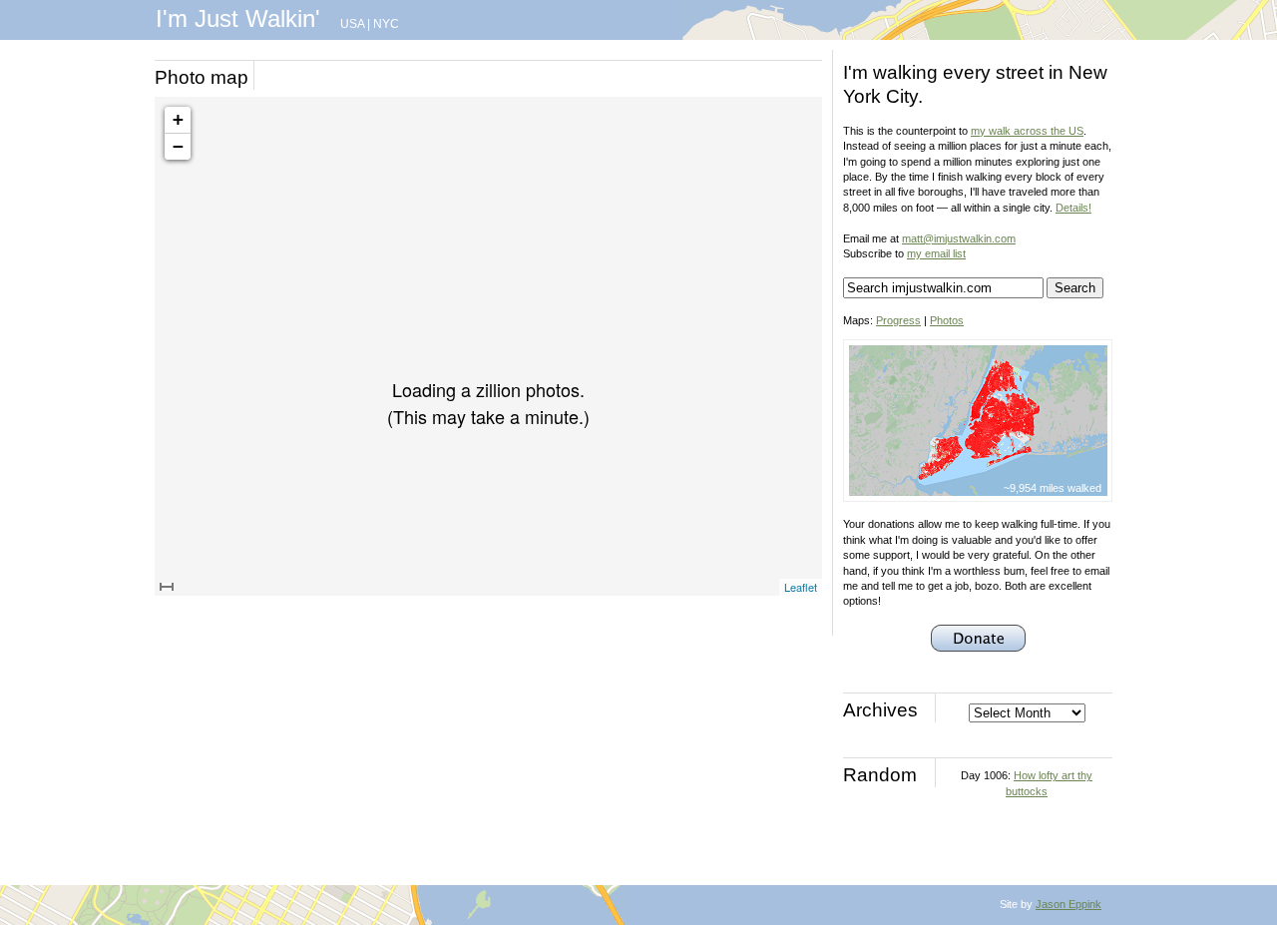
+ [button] (178, 119)
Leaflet (800, 587)
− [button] (178, 146)
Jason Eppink (1068, 904)
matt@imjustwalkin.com (959, 238)
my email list (936, 253)
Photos (947, 320)
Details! (1073, 208)
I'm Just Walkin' (238, 18)
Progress (898, 320)
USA (352, 24)
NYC (386, 24)
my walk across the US (1027, 131)
